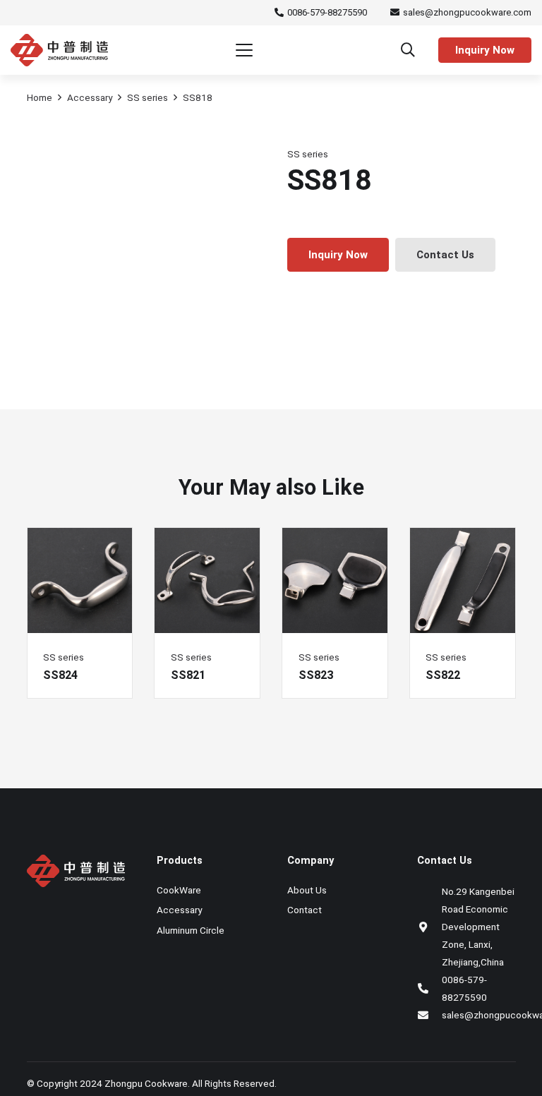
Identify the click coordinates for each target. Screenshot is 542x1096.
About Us (307, 890)
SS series (147, 97)
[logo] (59, 50)
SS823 (316, 675)
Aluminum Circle (190, 930)
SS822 (443, 675)
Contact (304, 909)
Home (39, 97)
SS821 (188, 675)
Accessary (89, 97)
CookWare (179, 890)
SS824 (60, 675)
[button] (244, 50)
